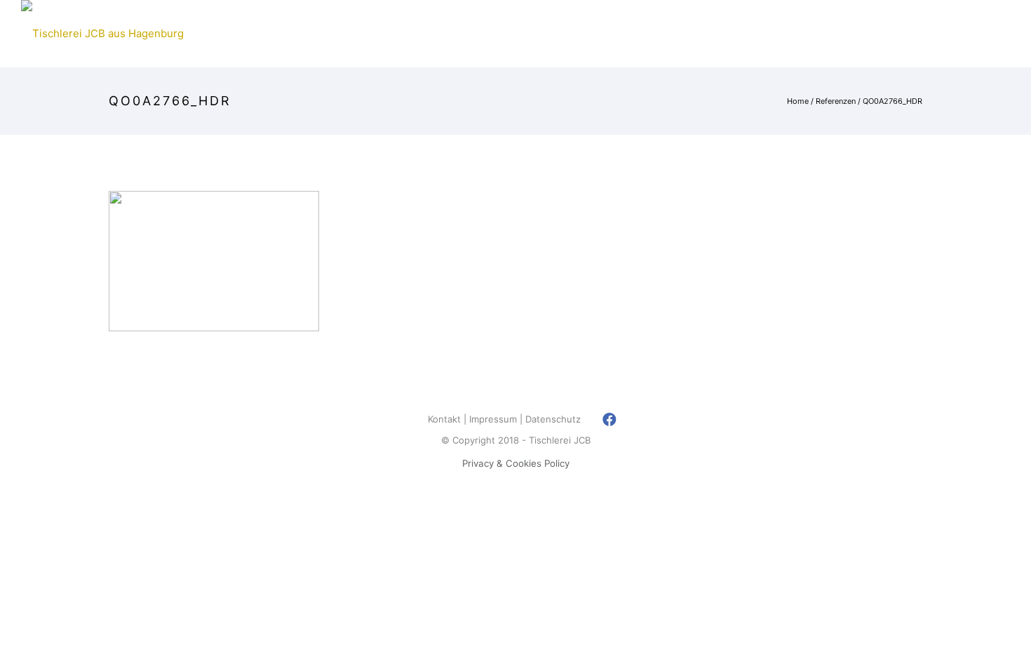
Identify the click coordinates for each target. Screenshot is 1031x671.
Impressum (493, 419)
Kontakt (867, 33)
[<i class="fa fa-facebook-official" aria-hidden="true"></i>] (610, 419)
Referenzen (710, 33)
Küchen (335, 33)
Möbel (270, 33)
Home (212, 33)
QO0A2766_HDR (892, 101)
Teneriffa (538, 33)
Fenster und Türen (434, 33)
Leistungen (621, 33)
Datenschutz (553, 419)
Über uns (793, 33)
